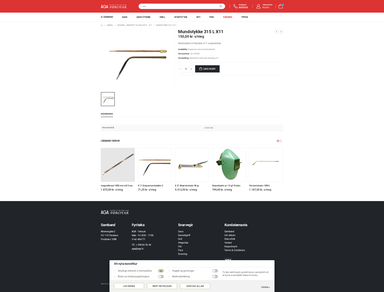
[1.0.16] (265, 287)
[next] (281, 32)
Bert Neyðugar (162, 286)
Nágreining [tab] (107, 114)
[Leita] (221, 6)
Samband (229, 231)
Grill (162, 17)
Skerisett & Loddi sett (198, 58)
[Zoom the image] (115, 211)
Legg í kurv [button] (129, 153)
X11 (217, 58)
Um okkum (229, 235)
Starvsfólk (229, 239)
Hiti (198, 17)
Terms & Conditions (234, 250)
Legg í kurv (209, 69)
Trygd (244, 17)
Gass (124, 17)
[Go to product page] (118, 165)
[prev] (276, 32)
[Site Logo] (114, 6)
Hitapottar (180, 17)
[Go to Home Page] (102, 25)
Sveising (227, 17)
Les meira (129, 286)
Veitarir (228, 242)
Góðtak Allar (195, 286)
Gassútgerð (184, 235)
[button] (278, 141)
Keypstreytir (230, 246)
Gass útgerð (143, 17)
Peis (211, 17)
